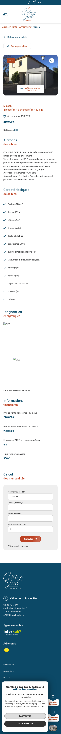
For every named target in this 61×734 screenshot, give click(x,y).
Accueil (6, 26)
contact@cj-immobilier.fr (15, 608)
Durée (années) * (15, 502)
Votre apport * (14, 513)
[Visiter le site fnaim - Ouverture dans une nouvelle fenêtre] (6, 650)
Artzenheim (25, 26)
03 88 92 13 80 (10, 604)
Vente (14, 26)
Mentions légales (8, 671)
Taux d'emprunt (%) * (17, 524)
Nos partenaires (8, 664)
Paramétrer (25, 716)
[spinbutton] (30, 529)
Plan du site (7, 678)
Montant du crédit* (16, 492)
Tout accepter (25, 723)
